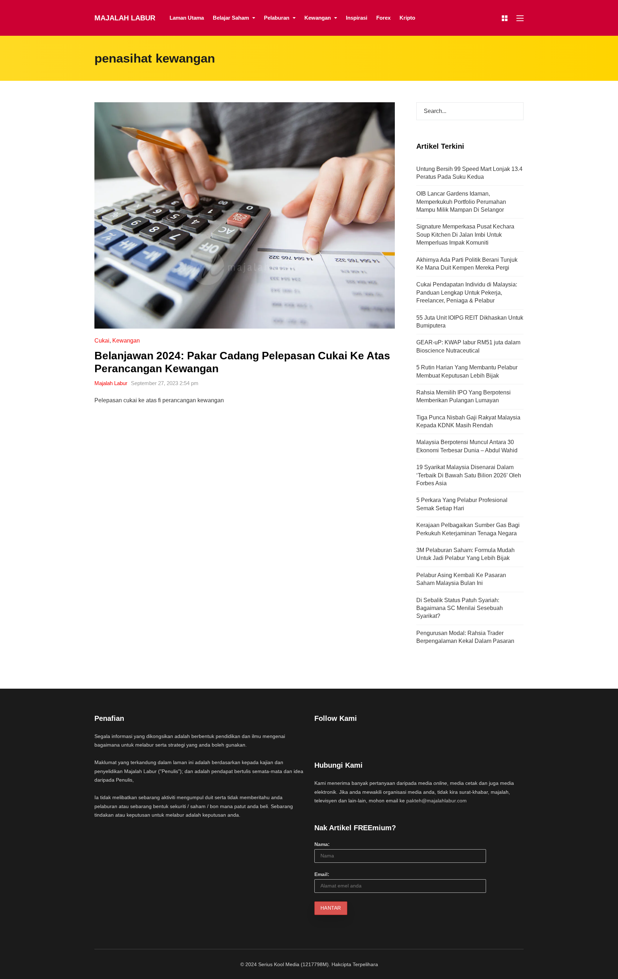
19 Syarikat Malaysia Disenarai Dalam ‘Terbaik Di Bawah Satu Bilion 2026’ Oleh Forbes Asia (468, 475)
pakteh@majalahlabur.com (436, 800)
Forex (383, 18)
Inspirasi (356, 18)
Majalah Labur (124, 18)
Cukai (101, 341)
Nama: (322, 844)
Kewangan (317, 18)
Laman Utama (187, 18)
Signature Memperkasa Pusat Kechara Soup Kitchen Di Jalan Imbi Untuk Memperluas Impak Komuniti (465, 234)
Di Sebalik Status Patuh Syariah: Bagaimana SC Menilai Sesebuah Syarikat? (459, 608)
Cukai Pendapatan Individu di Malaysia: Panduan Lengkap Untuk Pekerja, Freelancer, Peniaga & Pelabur (466, 292)
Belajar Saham (231, 18)
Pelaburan (276, 18)
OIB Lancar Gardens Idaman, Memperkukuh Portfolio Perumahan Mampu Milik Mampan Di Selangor (461, 202)
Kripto (407, 18)
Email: (321, 874)
